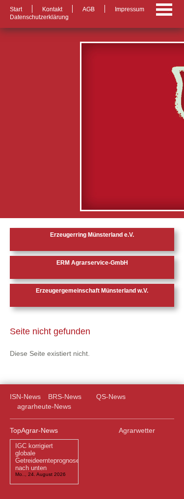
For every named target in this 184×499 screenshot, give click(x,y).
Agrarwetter (137, 430)
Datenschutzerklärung (39, 17)
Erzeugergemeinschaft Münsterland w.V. (92, 290)
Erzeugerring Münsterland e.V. (92, 234)
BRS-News (64, 396)
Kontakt (52, 9)
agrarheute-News (44, 406)
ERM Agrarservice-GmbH (92, 262)
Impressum (129, 9)
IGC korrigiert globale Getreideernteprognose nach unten (47, 456)
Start (16, 9)
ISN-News (25, 396)
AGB (88, 9)
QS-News (111, 396)
